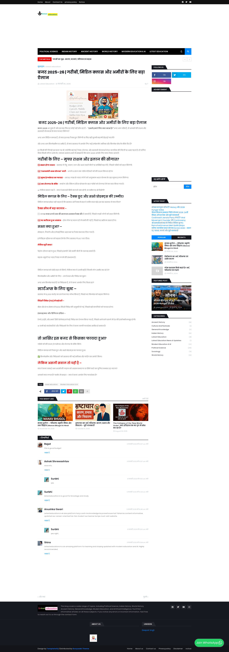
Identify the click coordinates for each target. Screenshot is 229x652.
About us (139, 648)
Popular (162, 237)
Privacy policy (165, 648)
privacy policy (71, 2)
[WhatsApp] (75, 391)
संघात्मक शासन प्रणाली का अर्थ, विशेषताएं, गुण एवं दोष (74, 59)
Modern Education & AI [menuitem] (134, 51)
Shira (47, 542)
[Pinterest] (69, 391)
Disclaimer (178, 648)
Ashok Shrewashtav (56, 461)
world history (171, 355)
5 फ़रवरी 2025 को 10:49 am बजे (137, 509)
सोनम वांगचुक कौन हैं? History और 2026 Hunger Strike (168, 208)
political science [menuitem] (49, 51)
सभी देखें (145, 399)
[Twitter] (63, 391)
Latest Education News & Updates (171, 340)
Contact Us (57, 2)
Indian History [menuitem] (69, 51)
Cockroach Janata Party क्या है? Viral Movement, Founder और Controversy (169, 219)
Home (40, 2)
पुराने (145, 597)
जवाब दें (47, 453)
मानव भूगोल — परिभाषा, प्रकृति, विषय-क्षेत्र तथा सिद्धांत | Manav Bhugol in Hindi (54, 424)
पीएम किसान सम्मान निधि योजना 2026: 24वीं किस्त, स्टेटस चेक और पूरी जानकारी (170, 213)
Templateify (53, 648)
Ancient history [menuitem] (89, 51)
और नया (42, 597)
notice (188, 648)
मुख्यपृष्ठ (41, 66)
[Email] (81, 391)
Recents (181, 237)
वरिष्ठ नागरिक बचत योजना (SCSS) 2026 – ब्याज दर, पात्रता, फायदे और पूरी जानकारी (171, 229)
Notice (82, 2)
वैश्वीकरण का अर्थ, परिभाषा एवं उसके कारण (176, 257)
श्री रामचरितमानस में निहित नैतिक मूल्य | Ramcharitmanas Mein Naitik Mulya (168, 224)
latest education (53, 66)
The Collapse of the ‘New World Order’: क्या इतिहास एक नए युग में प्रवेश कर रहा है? (129, 425)
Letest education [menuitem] (159, 51)
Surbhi (55, 478)
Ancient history (171, 322)
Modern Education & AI (69, 384)
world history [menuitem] (110, 51)
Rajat (47, 444)
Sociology (171, 351)
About (47, 2)
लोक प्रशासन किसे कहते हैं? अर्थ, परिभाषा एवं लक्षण (177, 269)
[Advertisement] (143, 26)
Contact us (151, 648)
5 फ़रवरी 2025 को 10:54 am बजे (137, 542)
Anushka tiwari (53, 509)
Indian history (171, 333)
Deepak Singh (148, 630)
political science (171, 347)
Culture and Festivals (171, 326)
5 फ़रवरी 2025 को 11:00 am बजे (137, 479)
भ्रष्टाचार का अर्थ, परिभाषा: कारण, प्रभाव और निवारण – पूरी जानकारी (92, 424)
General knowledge (171, 329)
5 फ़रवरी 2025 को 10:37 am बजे (137, 444)
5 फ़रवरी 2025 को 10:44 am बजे (137, 492)
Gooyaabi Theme (81, 648)
